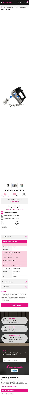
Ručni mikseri (23, 7)
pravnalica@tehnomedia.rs (15, 331)
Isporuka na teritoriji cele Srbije (11, 215)
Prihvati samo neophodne (9, 386)
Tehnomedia (7, 2)
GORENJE (17, 223)
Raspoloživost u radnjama (10, 212)
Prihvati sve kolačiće (8, 390)
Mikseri (16, 7)
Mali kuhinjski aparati (8, 7)
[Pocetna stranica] (1, 7)
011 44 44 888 (12, 329)
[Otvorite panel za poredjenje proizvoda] (24, 2)
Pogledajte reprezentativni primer (14, 209)
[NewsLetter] (24, 360)
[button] (11, 97)
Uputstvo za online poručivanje (11, 218)
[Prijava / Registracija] (21, 2)
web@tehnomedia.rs (13, 322)
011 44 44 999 (12, 320)
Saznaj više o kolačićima (8, 394)
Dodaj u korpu (16, 305)
